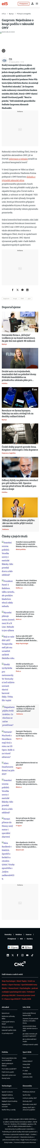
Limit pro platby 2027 (30, 1098)
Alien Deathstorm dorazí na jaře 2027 (27, 764)
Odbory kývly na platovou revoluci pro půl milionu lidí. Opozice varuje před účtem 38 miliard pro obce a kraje (20, 484)
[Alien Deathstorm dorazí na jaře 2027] (8, 769)
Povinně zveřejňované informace (25, 1142)
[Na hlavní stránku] (5, 3)
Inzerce (28, 934)
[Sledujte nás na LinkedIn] (8, 955)
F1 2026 (25, 1071)
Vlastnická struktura (27, 1137)
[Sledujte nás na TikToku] (32, 955)
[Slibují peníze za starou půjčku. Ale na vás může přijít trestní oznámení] (20, 507)
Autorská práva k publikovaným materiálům (19, 1129)
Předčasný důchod (29, 1092)
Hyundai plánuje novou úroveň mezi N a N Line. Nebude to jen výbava (25, 614)
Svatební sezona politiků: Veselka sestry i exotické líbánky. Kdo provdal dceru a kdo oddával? (27, 544)
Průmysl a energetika (24, 14)
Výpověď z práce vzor (9, 1075)
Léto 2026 (26, 1007)
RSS (21, 939)
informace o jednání (18, 159)
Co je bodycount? (7, 1033)
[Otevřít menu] (37, 3)
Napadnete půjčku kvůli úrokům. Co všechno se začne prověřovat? (25, 709)
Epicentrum (5, 1013)
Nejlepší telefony (7, 1095)
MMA (24, 1058)
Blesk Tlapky (22, 981)
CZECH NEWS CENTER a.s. (28, 1119)
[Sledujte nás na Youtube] (27, 955)
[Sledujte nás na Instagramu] (22, 955)
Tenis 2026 (26, 1067)
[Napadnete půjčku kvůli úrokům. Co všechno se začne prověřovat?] (8, 716)
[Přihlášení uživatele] (32, 3)
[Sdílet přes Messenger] (22, 290)
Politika (5, 1052)
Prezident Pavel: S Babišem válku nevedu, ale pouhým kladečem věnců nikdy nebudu (26, 582)
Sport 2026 (27, 1052)
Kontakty (8, 934)
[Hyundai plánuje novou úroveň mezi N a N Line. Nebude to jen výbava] (8, 621)
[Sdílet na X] (17, 290)
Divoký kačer (6, 1078)
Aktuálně (5, 1007)
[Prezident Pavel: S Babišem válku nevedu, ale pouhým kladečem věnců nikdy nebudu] (8, 593)
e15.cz (4, 14)
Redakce (19, 934)
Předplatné (12, 939)
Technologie (6, 1086)
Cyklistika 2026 (27, 1077)
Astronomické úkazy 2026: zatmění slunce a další (30, 1028)
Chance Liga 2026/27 (12, 999)
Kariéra (30, 939)
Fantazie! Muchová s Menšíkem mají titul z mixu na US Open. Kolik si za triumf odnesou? (26, 733)
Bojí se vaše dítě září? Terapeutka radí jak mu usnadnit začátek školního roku (26, 638)
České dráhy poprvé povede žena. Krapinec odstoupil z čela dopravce (20, 448)
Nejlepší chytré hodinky (9, 1101)
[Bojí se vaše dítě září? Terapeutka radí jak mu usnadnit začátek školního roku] (8, 647)
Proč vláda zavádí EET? (9, 1069)
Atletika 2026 (27, 1074)
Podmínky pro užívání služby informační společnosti (19, 1132)
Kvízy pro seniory (7, 1027)
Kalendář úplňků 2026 (9, 1030)
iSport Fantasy (14, 985)
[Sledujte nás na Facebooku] (17, 955)
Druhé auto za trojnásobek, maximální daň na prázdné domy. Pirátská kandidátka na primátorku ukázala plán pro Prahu (19, 376)
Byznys (11, 14)
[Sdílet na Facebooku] (12, 290)
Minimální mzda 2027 (30, 1104)
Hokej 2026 (26, 1064)
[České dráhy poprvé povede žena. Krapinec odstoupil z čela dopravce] (20, 433)
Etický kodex (8, 1142)
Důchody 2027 (27, 1101)
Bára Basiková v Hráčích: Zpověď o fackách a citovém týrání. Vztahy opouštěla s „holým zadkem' (26, 844)
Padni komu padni (8, 1072)
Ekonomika (27, 1086)
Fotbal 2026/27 (27, 1061)
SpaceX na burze (7, 1092)
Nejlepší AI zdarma (8, 1098)
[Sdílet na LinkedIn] (27, 290)
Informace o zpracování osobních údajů (16, 1134)
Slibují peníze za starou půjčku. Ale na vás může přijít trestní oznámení (18, 523)
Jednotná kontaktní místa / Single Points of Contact (19, 1140)
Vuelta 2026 (26, 999)
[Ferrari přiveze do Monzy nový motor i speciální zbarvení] (8, 828)
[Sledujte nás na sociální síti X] (12, 955)
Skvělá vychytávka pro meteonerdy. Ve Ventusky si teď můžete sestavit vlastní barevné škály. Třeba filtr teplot (27, 666)
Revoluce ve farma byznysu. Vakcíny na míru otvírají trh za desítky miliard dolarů (17, 413)
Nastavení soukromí (12, 1137)
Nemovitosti (13, 988)
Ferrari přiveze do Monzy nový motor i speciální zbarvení (25, 820)
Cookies (33, 1134)
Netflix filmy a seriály (9, 1110)
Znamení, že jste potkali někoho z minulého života (30, 1020)
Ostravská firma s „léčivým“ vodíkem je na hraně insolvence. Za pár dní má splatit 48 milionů (18, 338)
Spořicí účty (26, 1095)
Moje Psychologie (8, 981)
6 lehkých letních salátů (30, 1044)
